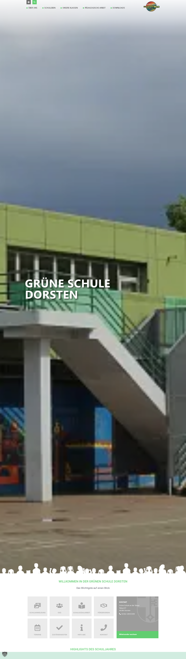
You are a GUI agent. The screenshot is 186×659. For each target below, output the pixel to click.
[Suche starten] (34, 2)
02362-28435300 (128, 614)
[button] (28, 2)
